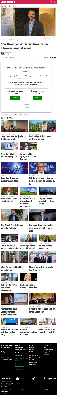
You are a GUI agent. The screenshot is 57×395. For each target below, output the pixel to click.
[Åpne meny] (51, 2)
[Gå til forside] (24, 2)
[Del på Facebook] (45, 58)
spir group (14, 114)
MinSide (26, 107)
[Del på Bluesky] (55, 58)
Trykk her (46, 354)
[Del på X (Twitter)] (48, 58)
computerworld (23, 114)
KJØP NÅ (15, 98)
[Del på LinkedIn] (50, 58)
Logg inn (26, 71)
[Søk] (55, 2)
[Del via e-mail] (52, 58)
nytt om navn (5, 114)
